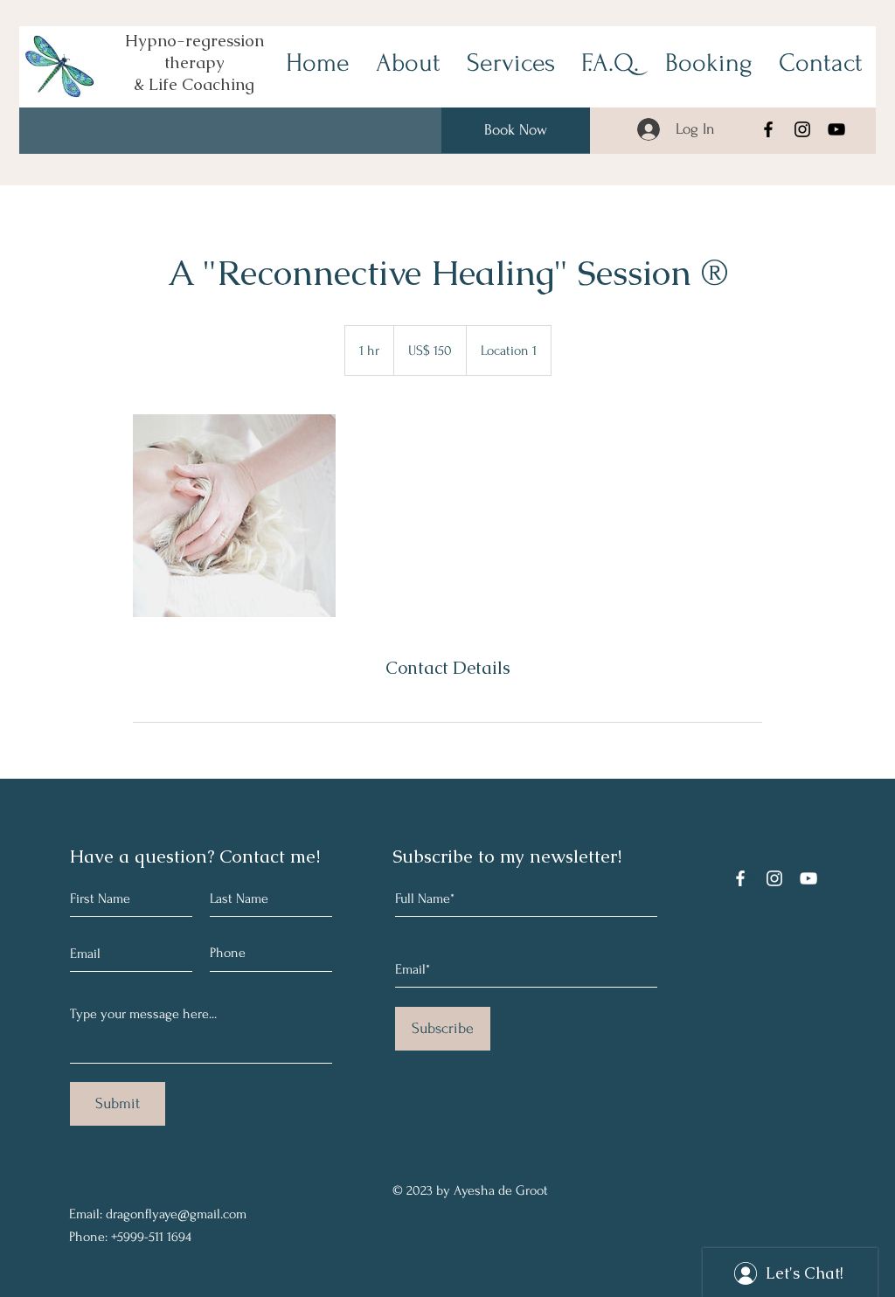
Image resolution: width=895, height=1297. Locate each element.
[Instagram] (802, 129)
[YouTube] (836, 129)
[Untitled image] (234, 515)
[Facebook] (768, 129)
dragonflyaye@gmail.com (176, 1214)
